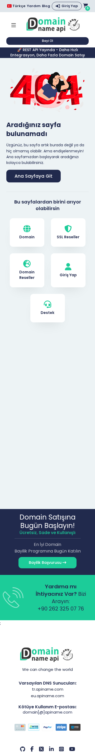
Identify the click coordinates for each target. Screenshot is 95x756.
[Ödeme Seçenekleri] (47, 728)
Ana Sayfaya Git (34, 176)
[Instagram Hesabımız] (61, 749)
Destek (47, 312)
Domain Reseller (27, 274)
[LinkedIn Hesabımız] (51, 749)
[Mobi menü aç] (13, 24)
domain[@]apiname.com (47, 712)
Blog (46, 6)
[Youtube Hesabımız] (72, 749)
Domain (27, 237)
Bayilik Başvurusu (46, 562)
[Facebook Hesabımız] (32, 749)
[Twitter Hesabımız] (41, 749)
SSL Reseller (68, 237)
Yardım (34, 6)
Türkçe (18, 5)
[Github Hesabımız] (22, 749)
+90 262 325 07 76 (60, 608)
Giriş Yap (69, 5)
